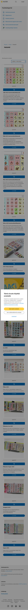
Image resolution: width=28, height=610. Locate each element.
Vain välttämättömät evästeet (14, 312)
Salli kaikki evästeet (14, 309)
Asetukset (14, 316)
